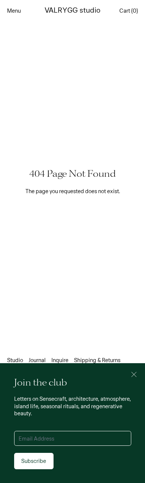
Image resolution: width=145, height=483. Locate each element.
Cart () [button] (128, 10)
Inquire (59, 359)
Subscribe (33, 460)
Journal (37, 359)
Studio (15, 359)
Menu (14, 10)
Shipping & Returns (97, 359)
